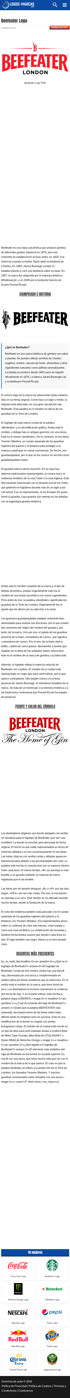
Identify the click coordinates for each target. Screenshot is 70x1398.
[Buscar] (55, 6)
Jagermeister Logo (52, 1370)
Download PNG (59, 27)
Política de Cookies (40, 1386)
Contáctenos (25, 1390)
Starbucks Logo (52, 1276)
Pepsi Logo (52, 1323)
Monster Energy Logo (18, 1299)
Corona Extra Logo (18, 1369)
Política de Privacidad (14, 1386)
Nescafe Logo (18, 1323)
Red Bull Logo (18, 1346)
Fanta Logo (52, 1346)
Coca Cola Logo (18, 1276)
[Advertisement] (35, 129)
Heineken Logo (52, 1299)
